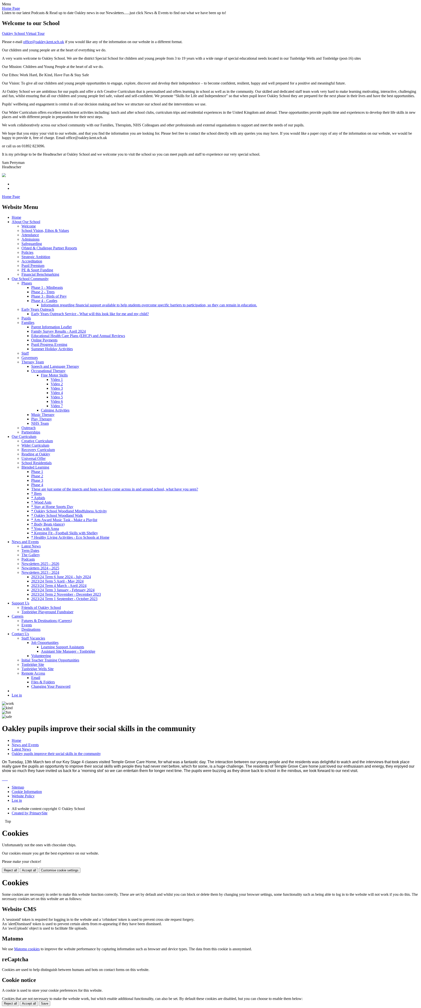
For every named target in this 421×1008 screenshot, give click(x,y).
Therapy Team (32, 362)
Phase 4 (37, 485)
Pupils (26, 318)
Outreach (28, 428)
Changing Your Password (50, 686)
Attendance (30, 235)
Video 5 (57, 397)
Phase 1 (37, 472)
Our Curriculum (24, 436)
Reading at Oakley (35, 454)
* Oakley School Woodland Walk (57, 515)
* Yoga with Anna (45, 529)
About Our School (26, 222)
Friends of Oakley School (41, 607)
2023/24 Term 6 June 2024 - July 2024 (61, 577)
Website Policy (23, 796)
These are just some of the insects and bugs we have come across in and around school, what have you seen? (114, 489)
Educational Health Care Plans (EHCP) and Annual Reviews (78, 336)
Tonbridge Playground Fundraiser (47, 612)
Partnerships (30, 432)
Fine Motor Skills (54, 375)
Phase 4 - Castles (44, 301)
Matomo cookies (27, 949)
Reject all (10, 870)
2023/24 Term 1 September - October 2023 (64, 599)
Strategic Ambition (35, 257)
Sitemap (18, 787)
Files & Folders (43, 682)
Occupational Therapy (48, 371)
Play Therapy (41, 419)
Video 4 (57, 393)
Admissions (30, 239)
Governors (29, 358)
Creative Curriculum (37, 441)
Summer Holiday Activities (52, 349)
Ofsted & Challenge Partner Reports (49, 248)
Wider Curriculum (35, 445)
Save (44, 1003)
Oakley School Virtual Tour (23, 33)
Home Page (11, 8)
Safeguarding (31, 244)
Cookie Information (27, 792)
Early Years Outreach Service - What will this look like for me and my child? (90, 314)
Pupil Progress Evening (49, 344)
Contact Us (20, 634)
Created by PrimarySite (30, 813)
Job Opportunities (44, 643)
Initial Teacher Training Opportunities (50, 660)
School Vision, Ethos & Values (45, 230)
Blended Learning (35, 467)
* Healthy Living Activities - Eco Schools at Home (70, 537)
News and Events (25, 542)
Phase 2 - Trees (43, 292)
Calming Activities (55, 410)
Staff (25, 353)
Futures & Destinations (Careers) (46, 621)
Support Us (20, 603)
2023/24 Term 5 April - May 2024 (57, 581)
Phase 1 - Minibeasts (47, 287)
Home (16, 217)
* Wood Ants (41, 502)
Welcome (28, 226)
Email (35, 678)
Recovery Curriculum (38, 450)
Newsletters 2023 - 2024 (40, 572)
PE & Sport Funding (37, 270)
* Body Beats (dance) (48, 524)
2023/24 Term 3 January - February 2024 (63, 590)
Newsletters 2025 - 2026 (40, 564)
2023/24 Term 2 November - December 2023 (66, 594)
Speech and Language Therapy (55, 366)
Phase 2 (37, 476)
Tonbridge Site (32, 664)
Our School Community (30, 279)
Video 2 (57, 384)
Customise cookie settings (59, 870)
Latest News (31, 546)
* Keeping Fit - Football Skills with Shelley (64, 533)
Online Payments (44, 340)
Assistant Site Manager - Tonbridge (68, 651)
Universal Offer (33, 458)
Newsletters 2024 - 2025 (40, 568)
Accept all (29, 870)
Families (27, 322)
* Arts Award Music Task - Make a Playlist (64, 520)
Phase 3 (37, 480)
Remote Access (33, 673)
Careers (17, 616)
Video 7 (57, 406)
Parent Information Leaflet (51, 327)
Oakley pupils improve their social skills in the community (56, 754)
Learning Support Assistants (62, 647)
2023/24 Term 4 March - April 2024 (58, 586)
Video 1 (57, 379)
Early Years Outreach (37, 309)
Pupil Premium (32, 266)
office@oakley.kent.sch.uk (43, 42)
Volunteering (41, 656)
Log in (17, 695)
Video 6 (57, 401)
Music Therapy (43, 415)
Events (26, 625)
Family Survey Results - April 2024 (58, 331)
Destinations (30, 629)
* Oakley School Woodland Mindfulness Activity (69, 511)
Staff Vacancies (33, 638)
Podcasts (28, 559)
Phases (26, 283)
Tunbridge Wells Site (37, 669)
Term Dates (30, 550)
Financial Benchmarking (40, 274)
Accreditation (31, 261)
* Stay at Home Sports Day (52, 507)
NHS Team (40, 423)
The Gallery (30, 555)
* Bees (36, 493)
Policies (27, 252)
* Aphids (38, 498)
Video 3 (57, 388)
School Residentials (36, 463)
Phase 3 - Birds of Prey (49, 296)
